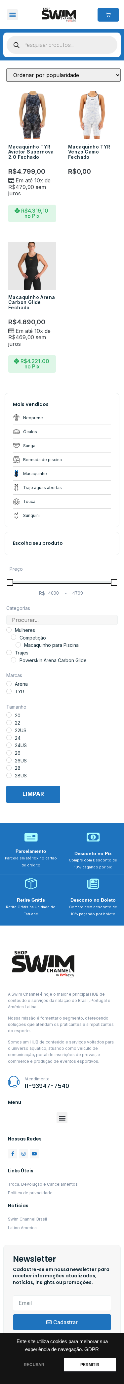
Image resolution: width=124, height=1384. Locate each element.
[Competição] (13, 637)
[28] (9, 767)
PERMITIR (90, 1364)
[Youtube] (34, 1153)
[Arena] (9, 683)
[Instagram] (23, 1153)
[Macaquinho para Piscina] (18, 644)
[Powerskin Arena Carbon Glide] (13, 659)
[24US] (9, 745)
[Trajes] (9, 652)
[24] (9, 737)
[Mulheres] (9, 630)
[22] (9, 722)
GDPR (91, 1349)
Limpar (33, 794)
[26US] (9, 760)
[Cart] (108, 15)
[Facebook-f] (12, 1153)
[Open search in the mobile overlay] (62, 45)
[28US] (9, 775)
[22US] (9, 730)
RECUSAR (34, 1364)
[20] (9, 715)
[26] (9, 752)
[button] (12, 14)
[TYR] (9, 691)
